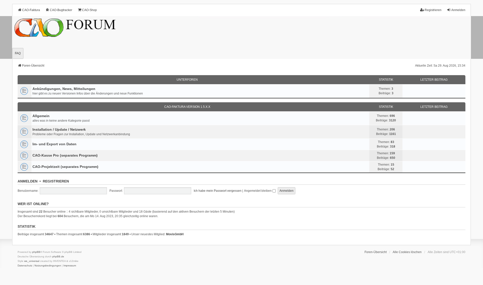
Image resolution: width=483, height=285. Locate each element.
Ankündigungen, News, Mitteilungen (63, 89)
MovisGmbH (175, 234)
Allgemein (41, 116)
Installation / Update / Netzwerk (59, 129)
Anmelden (27, 181)
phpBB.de (58, 256)
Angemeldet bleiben (258, 191)
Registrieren (56, 181)
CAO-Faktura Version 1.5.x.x (187, 107)
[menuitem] (25, 265)
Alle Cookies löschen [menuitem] (407, 252)
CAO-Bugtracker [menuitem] (61, 10)
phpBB (36, 252)
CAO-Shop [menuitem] (89, 10)
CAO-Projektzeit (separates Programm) (65, 167)
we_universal (31, 261)
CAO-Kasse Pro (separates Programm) (65, 155)
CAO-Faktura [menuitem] (31, 10)
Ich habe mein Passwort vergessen (218, 191)
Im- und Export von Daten (54, 144)
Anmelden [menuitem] (458, 10)
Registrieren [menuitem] (433, 10)
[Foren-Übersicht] (241, 37)
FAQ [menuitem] (18, 53)
